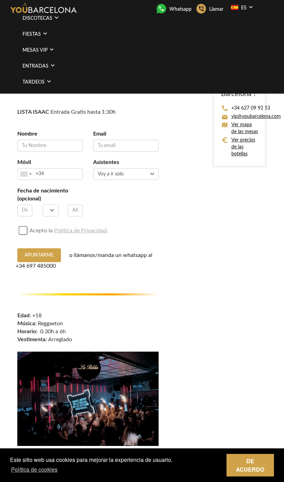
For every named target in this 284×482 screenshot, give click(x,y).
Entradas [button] (36, 66)
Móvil (24, 162)
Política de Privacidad (80, 230)
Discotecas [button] (38, 18)
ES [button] (244, 8)
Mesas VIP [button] (36, 50)
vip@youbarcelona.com (256, 116)
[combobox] (26, 174)
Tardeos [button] (34, 82)
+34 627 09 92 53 (250, 108)
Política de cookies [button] (34, 469)
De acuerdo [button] (250, 465)
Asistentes (106, 162)
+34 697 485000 (36, 266)
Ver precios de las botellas (243, 147)
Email (99, 134)
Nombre (27, 134)
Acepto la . (68, 230)
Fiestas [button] (32, 34)
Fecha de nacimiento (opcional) (42, 194)
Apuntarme (39, 255)
